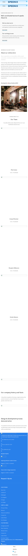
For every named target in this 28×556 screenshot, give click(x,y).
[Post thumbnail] (3, 457)
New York (3, 490)
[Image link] (8, 433)
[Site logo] (14, 1)
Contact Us (3, 515)
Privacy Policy (4, 508)
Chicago (3, 499)
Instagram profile (5, 525)
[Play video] (14, 384)
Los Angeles (4, 497)
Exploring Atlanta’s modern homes (8, 460)
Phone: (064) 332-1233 (7, 444)
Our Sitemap (4, 520)
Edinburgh (3, 495)
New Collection (4, 528)
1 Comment (11, 463)
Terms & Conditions (5, 512)
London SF (3, 492)
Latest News (4, 517)
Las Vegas (3, 502)
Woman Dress (4, 530)
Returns (3, 510)
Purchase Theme (4, 538)
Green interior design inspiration (8, 470)
